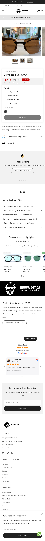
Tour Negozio (6, 474)
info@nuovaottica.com (9, 438)
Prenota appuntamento (15, 6)
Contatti (4, 6)
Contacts (5, 509)
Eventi (4, 478)
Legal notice (6, 502)
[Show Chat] (39, 534)
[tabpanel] (22, 264)
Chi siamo (5, 464)
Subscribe (22, 535)
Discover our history (15, 323)
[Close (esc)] (42, 514)
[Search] (42, 11)
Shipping (15, 83)
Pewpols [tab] (22, 246)
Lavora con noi (7, 467)
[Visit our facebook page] (2, 452)
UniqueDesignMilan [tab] (35, 246)
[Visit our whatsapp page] (12, 452)
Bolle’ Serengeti (10, 71)
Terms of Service (7, 506)
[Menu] (3, 11)
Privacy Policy (6, 499)
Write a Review (30, 338)
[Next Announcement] (43, 2)
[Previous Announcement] (2, 2)
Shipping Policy (7, 492)
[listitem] (22, 2)
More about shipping (22, 171)
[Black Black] (5, 111)
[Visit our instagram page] (7, 452)
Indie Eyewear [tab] (11, 246)
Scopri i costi (30, 2)
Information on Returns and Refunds (14, 495)
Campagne (5, 481)
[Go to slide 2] (22, 376)
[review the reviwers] (37, 361)
